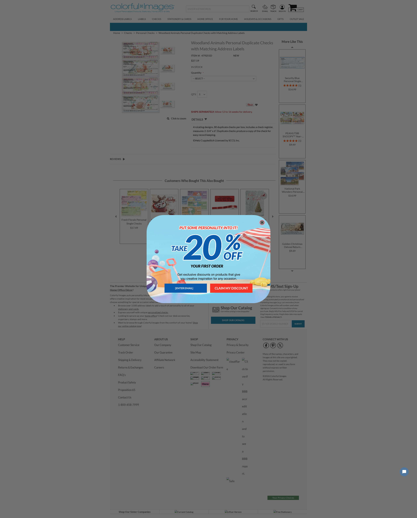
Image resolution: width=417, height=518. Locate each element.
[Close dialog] (262, 222)
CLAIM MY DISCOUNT (231, 288)
